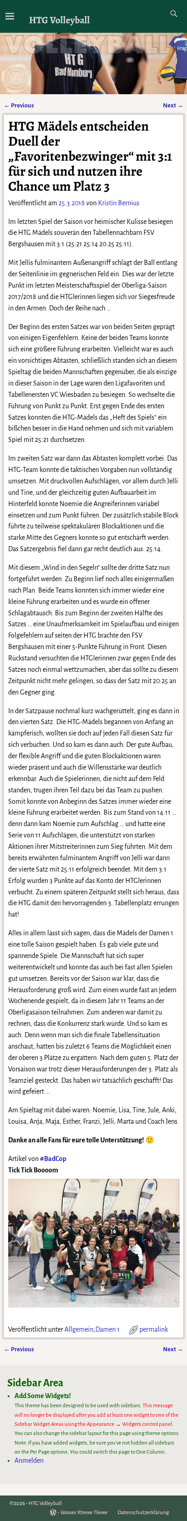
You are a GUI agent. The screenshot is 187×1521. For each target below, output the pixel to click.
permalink (153, 1329)
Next (173, 105)
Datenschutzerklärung (143, 1513)
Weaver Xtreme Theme (84, 1513)
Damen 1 (107, 1329)
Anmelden (29, 1460)
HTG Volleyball (59, 19)
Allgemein (79, 1329)
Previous (19, 105)
